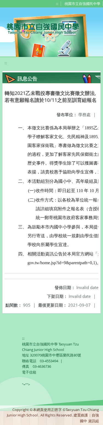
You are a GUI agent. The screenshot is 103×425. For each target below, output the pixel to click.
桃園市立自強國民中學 (82, 3)
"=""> (26, 384)
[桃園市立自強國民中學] (40, 28)
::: (57, 3)
